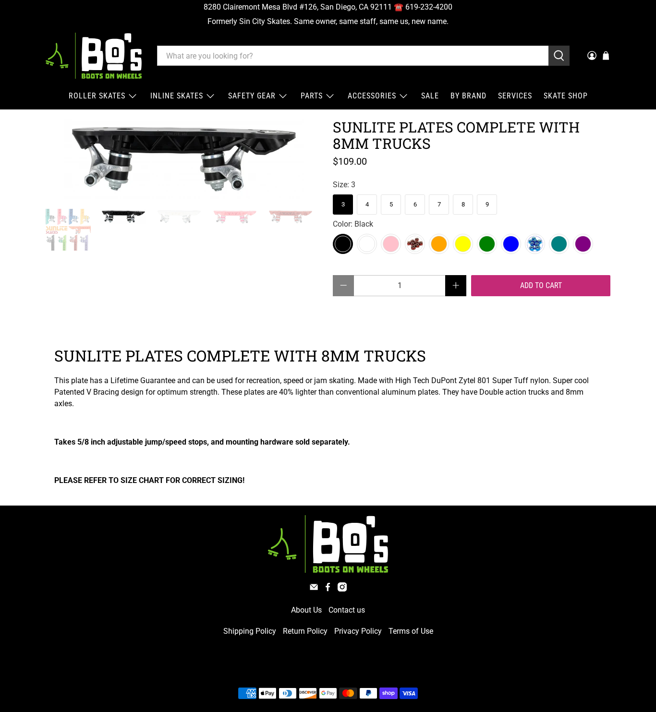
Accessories (372, 95)
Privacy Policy (358, 631)
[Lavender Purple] (583, 244)
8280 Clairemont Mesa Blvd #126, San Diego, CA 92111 (298, 7)
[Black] (343, 244)
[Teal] (559, 244)
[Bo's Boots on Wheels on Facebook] (327, 588)
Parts (312, 95)
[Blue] (535, 244)
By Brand (468, 95)
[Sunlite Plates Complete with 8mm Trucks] (184, 159)
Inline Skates (176, 95)
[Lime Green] (487, 244)
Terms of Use (411, 631)
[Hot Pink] (391, 244)
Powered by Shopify (369, 670)
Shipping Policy (249, 631)
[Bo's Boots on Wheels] (94, 56)
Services (515, 95)
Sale (430, 95)
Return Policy (305, 631)
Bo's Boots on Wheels (310, 670)
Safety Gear (252, 95)
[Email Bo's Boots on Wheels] (313, 588)
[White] (367, 244)
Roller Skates (97, 95)
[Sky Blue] (511, 244)
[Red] (415, 244)
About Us (306, 610)
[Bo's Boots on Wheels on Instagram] (342, 588)
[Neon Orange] (439, 244)
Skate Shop (566, 95)
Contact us (346, 610)
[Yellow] (463, 244)
